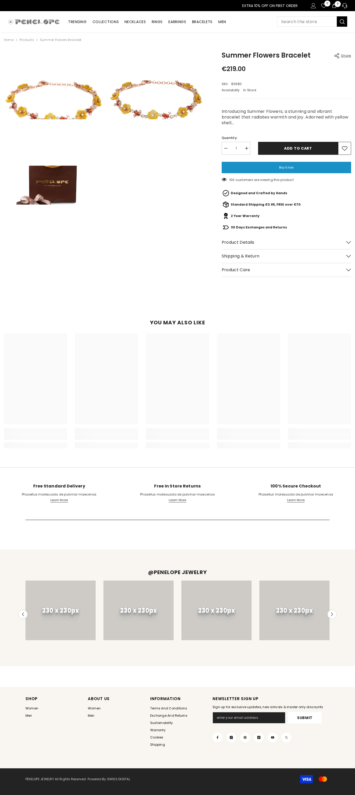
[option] (61, 610)
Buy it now (286, 167)
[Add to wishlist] (344, 148)
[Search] (312, 21)
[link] (35, 437)
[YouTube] (273, 737)
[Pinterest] (245, 737)
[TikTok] (259, 737)
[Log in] (313, 5)
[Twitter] (286, 737)
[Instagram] (231, 737)
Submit (305, 717)
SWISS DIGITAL (118, 779)
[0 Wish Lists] (323, 5)
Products (26, 40)
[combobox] (307, 21)
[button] (23, 614)
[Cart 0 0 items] (334, 5)
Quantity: (230, 138)
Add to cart (298, 148)
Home (9, 40)
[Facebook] (217, 737)
